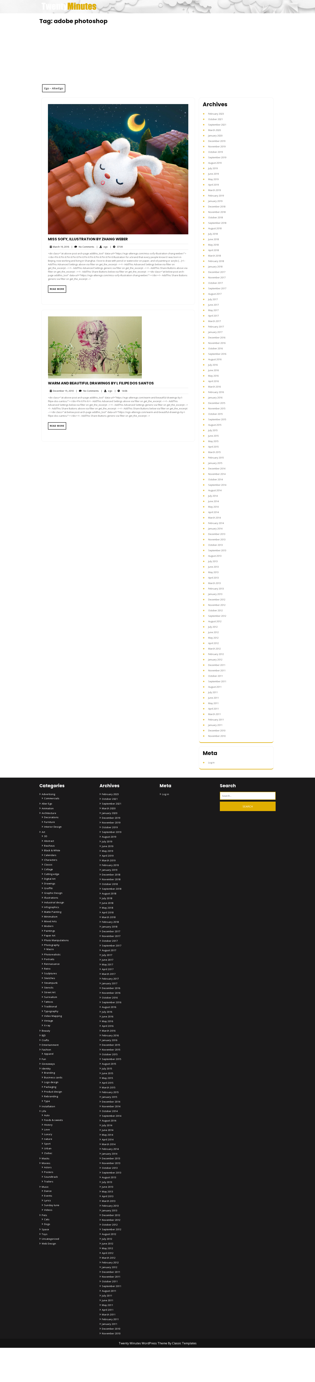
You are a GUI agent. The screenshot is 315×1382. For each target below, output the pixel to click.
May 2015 (213, 441)
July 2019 (213, 168)
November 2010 (216, 736)
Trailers (48, 1181)
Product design (53, 1091)
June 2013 (213, 566)
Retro (47, 968)
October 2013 (215, 545)
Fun (44, 1059)
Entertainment (50, 1045)
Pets (44, 1215)
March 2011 (214, 714)
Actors (48, 1167)
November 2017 (216, 277)
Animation (48, 808)
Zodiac (48, 1153)
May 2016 (213, 375)
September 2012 (217, 615)
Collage (48, 869)
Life (44, 1111)
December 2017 (216, 272)
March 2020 (214, 130)
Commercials (51, 798)
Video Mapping (53, 1016)
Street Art (49, 992)
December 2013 (216, 534)
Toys (44, 1234)
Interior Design (53, 826)
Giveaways (48, 1063)
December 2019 (216, 141)
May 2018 (213, 244)
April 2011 (213, 708)
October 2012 (215, 610)
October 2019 (215, 152)
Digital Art (50, 878)
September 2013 (217, 550)
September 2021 (217, 124)
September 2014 (217, 485)
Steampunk (51, 982)
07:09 (116, 246)
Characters (50, 859)
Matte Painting (52, 912)
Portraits (49, 959)
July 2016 (213, 364)
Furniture (49, 822)
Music (45, 1186)
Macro (50, 949)
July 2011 (213, 692)
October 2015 (215, 414)
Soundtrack (51, 1176)
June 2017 (213, 304)
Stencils (48, 987)
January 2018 (215, 266)
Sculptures (50, 973)
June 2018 (213, 239)
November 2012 (216, 605)
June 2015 (213, 435)
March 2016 (214, 386)
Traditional (50, 1006)
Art (43, 832)
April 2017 (213, 315)
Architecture (49, 813)
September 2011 (217, 681)
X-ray (47, 1025)
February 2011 (216, 719)
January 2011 (215, 725)
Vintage (48, 1020)
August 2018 (214, 228)
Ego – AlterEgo (53, 88)
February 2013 (216, 588)
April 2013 (213, 577)
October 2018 (215, 217)
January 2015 (215, 463)
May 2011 (213, 703)
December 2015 (216, 403)
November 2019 (216, 146)
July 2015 (213, 430)
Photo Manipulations (56, 940)
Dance (48, 1191)
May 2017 (213, 310)
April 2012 (213, 643)
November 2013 (216, 539)
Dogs (47, 1224)
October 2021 (215, 119)
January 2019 (215, 201)
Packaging (50, 1087)
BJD (44, 1035)
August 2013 (214, 555)
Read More (57, 289)
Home (106, 1359)
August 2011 (214, 686)
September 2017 (217, 288)
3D (45, 836)
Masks (46, 1158)
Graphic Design (53, 893)
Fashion (46, 1049)
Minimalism (50, 916)
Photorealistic (52, 954)
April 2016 (213, 381)
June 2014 (213, 501)
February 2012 (216, 654)
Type (47, 1101)
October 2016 (215, 348)
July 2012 (213, 626)
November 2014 (216, 474)
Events (48, 1195)
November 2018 (216, 212)
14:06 (120, 390)
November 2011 (216, 670)
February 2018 (216, 261)
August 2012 (214, 621)
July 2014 (213, 495)
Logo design (51, 1082)
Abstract (49, 841)
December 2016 (216, 337)
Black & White (52, 850)
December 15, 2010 (63, 391)
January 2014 (215, 528)
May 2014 (213, 506)
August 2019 (214, 162)
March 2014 (214, 517)
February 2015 (216, 457)
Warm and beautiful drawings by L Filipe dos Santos (101, 383)
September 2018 (217, 223)
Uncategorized (50, 1238)
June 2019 (213, 173)
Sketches (49, 978)
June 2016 (213, 370)
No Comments (82, 247)
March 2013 (214, 583)
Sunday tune (51, 1205)
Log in (211, 762)
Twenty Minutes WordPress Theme (143, 1343)
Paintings (49, 930)
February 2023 (216, 113)
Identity (46, 1068)
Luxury (48, 1134)
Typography (51, 1011)
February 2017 (216, 326)
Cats (46, 1219)
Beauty (46, 1030)
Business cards (53, 1077)
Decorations (51, 817)
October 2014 (215, 479)
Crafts (45, 1040)
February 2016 (216, 392)
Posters (48, 1172)
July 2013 (213, 561)
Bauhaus (49, 845)
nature (48, 1139)
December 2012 (216, 599)
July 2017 (213, 299)
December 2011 (216, 665)
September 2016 (217, 354)
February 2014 (216, 523)
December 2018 (216, 206)
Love (47, 1129)
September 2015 (217, 419)
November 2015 (216, 408)
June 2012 (213, 632)
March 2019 (214, 190)
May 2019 (213, 179)
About (106, 1370)
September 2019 (217, 157)
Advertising (48, 794)
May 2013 (213, 572)
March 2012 (214, 648)
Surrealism (50, 997)
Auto (47, 1115)
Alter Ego (47, 803)
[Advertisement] (157, 56)
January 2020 (215, 135)
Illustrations (51, 897)
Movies (46, 1163)
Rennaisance (52, 964)
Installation (48, 1106)
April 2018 (213, 250)
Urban (48, 1148)
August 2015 (214, 424)
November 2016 (216, 343)
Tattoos (48, 1001)
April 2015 (213, 446)
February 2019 (216, 195)
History (48, 1124)
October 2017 (215, 283)
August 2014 (214, 490)
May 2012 (213, 637)
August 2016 (214, 359)
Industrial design (54, 902)
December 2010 (216, 730)
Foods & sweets (53, 1120)
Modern (48, 926)
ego (102, 246)
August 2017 (214, 293)
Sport (47, 1143)
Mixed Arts (50, 921)
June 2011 (213, 697)
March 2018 (214, 255)
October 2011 (215, 676)
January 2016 (215, 397)
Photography (52, 945)
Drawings (49, 883)
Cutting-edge (51, 874)
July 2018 (213, 233)
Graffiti (48, 888)
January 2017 (215, 332)
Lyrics (47, 1200)
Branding (49, 1072)
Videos (48, 1210)
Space (45, 1229)
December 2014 (216, 468)
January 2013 (215, 594)
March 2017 (214, 321)
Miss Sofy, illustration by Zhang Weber (88, 239)
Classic (48, 864)
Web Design (49, 1243)
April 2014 (213, 512)
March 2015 (214, 452)
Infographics (51, 907)
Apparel (49, 1053)
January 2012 (215, 659)
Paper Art (49, 935)
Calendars (50, 855)
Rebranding (51, 1096)
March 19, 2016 (60, 247)
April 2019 (213, 184)
